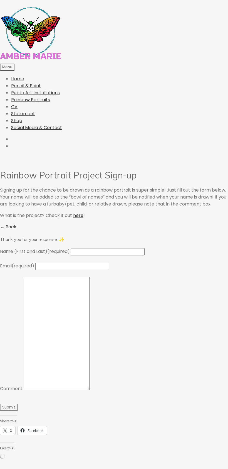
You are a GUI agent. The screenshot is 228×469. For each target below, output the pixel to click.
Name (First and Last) (35, 251)
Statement (23, 113)
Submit (8, 407)
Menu (7, 67)
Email (17, 266)
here (78, 215)
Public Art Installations (35, 93)
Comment (11, 388)
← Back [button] (8, 227)
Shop (16, 120)
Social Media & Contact (36, 127)
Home (17, 79)
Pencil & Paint (26, 86)
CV (14, 106)
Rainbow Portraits (30, 99)
